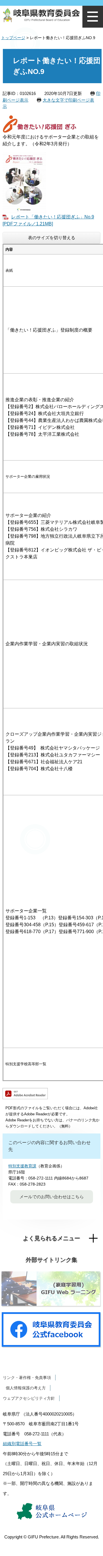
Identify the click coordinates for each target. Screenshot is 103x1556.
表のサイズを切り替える (51, 237)
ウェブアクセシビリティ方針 (29, 1398)
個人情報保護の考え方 (26, 1388)
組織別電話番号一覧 (22, 1443)
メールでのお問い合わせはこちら (51, 1196)
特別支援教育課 (22, 1166)
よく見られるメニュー (51, 1238)
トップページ (13, 37)
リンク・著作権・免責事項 (27, 1377)
